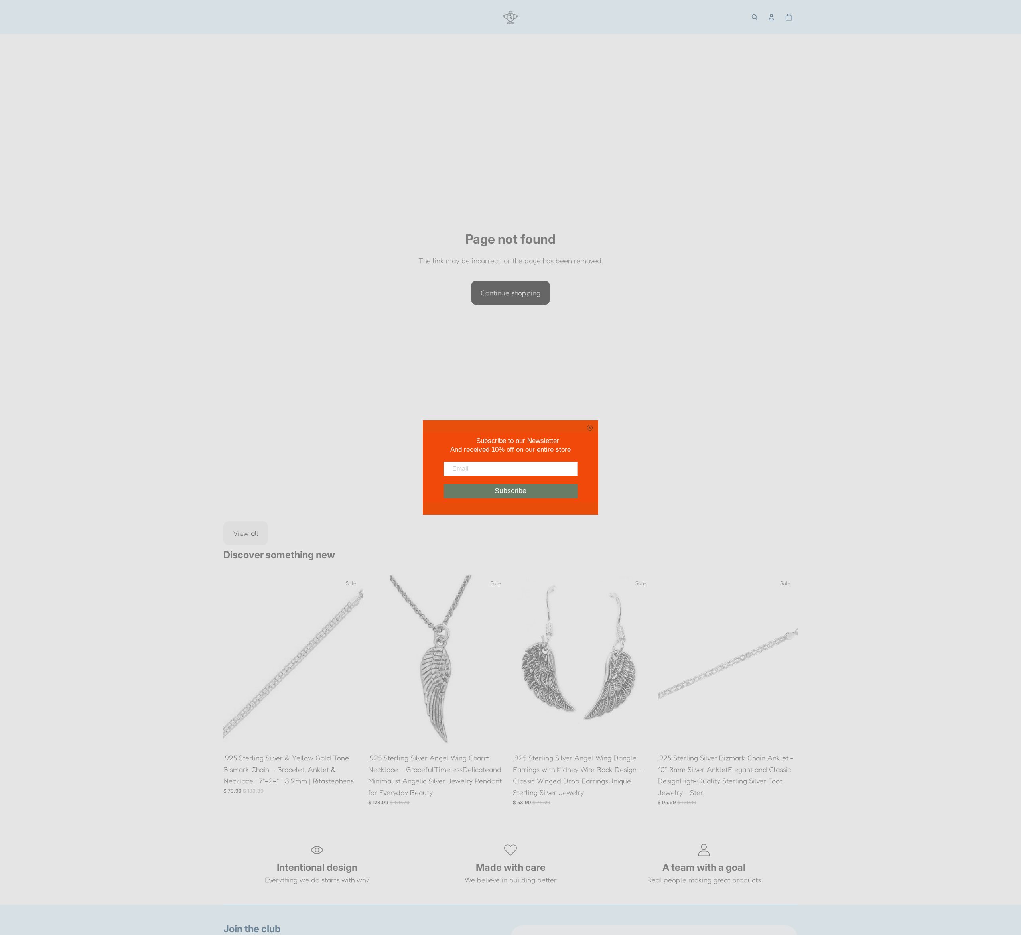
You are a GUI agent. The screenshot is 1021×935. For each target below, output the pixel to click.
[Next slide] (351, 661)
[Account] (771, 17)
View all (245, 533)
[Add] (351, 737)
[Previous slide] (235, 661)
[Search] (754, 17)
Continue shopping (510, 292)
